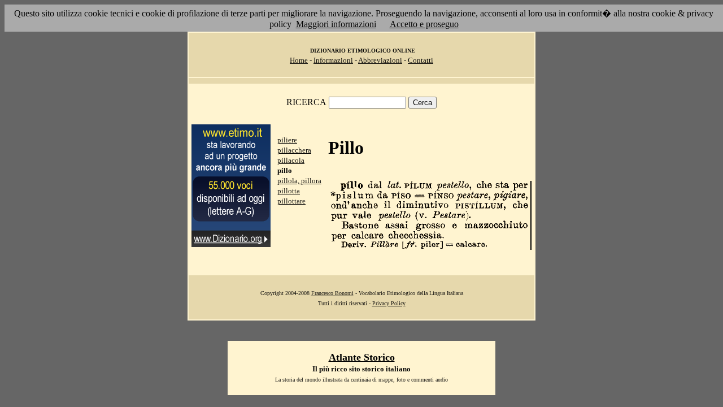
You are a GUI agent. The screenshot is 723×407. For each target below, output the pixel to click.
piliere (287, 140)
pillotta (288, 191)
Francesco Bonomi (332, 293)
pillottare (291, 201)
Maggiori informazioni (336, 24)
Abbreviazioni (380, 60)
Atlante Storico (362, 357)
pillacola (290, 160)
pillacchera (294, 150)
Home (299, 60)
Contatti (420, 60)
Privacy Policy (389, 303)
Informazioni (333, 60)
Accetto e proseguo (424, 24)
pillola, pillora (299, 180)
